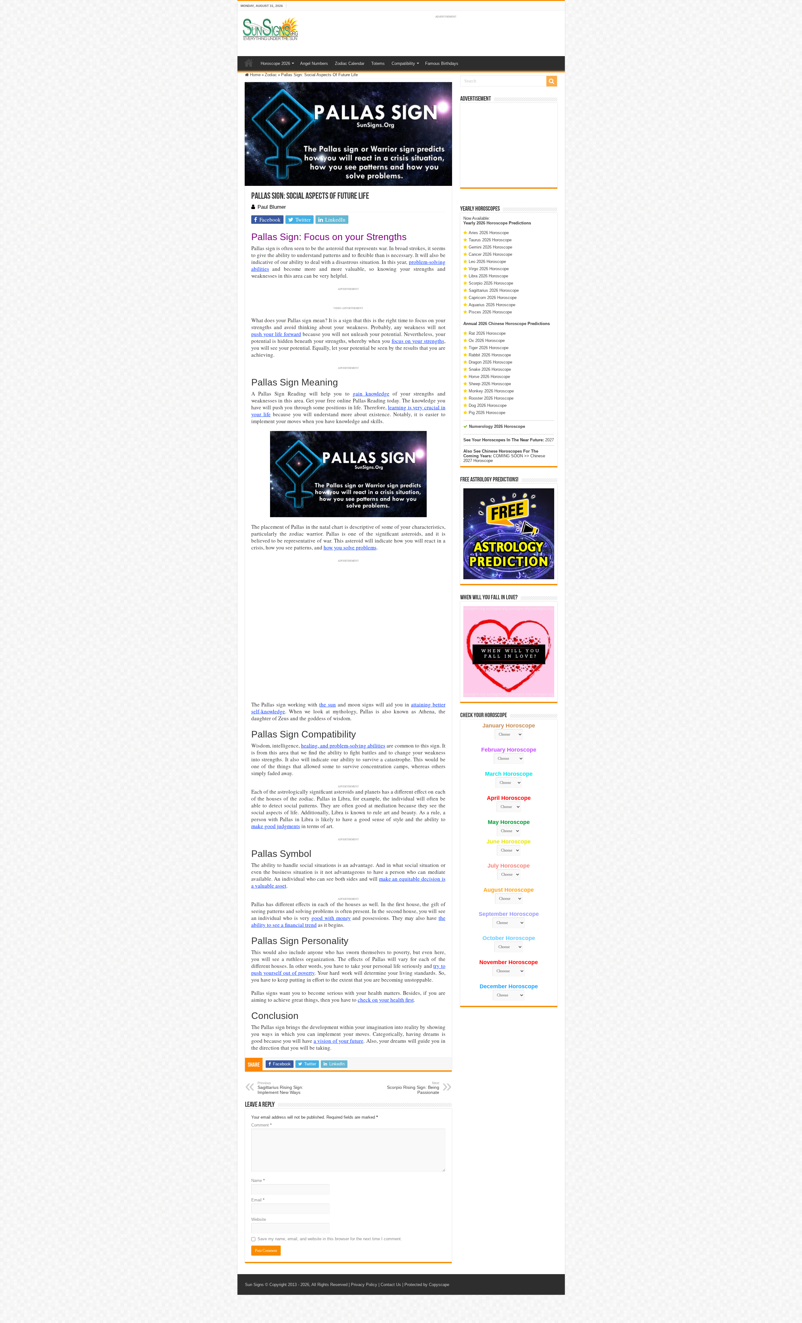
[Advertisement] (509, 145)
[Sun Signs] (270, 28)
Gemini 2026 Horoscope (490, 247)
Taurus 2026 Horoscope (490, 240)
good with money (331, 917)
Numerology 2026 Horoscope (497, 426)
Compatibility (403, 63)
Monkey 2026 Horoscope (491, 391)
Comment (261, 1125)
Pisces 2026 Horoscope (490, 312)
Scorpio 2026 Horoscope (491, 283)
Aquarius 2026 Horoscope (492, 304)
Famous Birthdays (441, 63)
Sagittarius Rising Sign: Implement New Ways (280, 1088)
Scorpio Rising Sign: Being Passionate (413, 1088)
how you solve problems (350, 547)
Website (258, 1219)
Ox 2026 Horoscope (487, 340)
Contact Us (391, 1284)
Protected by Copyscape (426, 1284)
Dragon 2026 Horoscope (490, 362)
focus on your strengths (418, 340)
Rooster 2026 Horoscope (491, 398)
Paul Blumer (272, 207)
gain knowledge (371, 393)
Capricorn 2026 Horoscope (493, 297)
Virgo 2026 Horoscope (489, 268)
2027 (549, 440)
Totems (378, 63)
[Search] (551, 81)
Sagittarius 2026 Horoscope (494, 290)
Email (257, 1200)
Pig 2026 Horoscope (487, 412)
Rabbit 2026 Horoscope (490, 355)
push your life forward (276, 334)
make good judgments (275, 826)
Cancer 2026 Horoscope (490, 254)
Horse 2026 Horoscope (489, 376)
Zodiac (271, 74)
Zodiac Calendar (349, 63)
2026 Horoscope (492, 223)
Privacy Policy (364, 1284)
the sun (327, 704)
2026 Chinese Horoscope (502, 323)
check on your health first (386, 999)
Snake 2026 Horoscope (490, 369)
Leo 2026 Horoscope (487, 261)
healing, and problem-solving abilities (343, 745)
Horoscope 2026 (275, 63)
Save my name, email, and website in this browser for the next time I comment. (330, 1238)
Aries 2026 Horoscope (489, 232)
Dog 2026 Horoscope (488, 405)
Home (249, 62)
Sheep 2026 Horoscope (490, 383)
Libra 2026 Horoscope (488, 276)
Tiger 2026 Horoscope (488, 347)
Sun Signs (254, 1284)
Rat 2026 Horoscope (487, 333)
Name (258, 1180)
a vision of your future (338, 1040)
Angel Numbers (314, 63)
